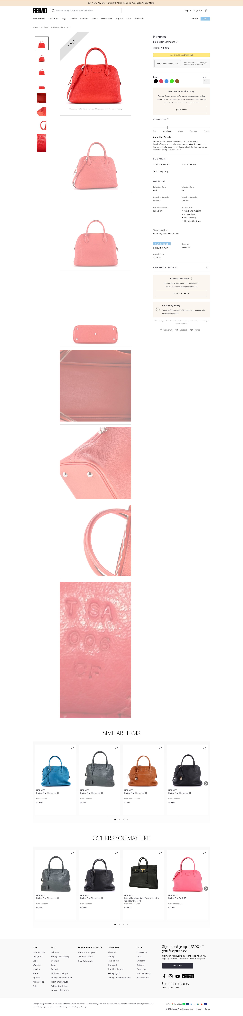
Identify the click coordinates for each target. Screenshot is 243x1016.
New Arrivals (39, 18)
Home (35, 27)
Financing (141, 969)
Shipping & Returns (165, 267)
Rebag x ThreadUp (60, 990)
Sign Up (198, 10)
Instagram (168, 330)
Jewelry (73, 18)
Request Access (85, 956)
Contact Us (142, 952)
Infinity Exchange (59, 973)
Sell (205, 19)
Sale (129, 18)
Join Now (181, 109)
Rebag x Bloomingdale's (119, 977)
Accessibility (143, 977)
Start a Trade (182, 293)
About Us (112, 952)
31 (205, 81)
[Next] (206, 783)
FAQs (139, 956)
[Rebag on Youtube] (178, 976)
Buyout (54, 969)
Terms (207, 1009)
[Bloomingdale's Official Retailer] (175, 984)
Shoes (95, 18)
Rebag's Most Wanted (61, 977)
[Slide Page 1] (115, 819)
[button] (95, 68)
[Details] (192, 278)
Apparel (119, 18)
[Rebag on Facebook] (164, 976)
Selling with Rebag (60, 956)
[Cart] (206, 10)
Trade (195, 18)
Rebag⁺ (111, 956)
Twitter (197, 330)
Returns (140, 965)
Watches (84, 18)
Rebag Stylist (114, 973)
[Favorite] (72, 748)
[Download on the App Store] (188, 976)
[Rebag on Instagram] (170, 976)
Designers (53, 18)
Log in (188, 10)
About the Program (87, 952)
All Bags (44, 27)
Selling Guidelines (60, 986)
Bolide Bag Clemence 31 (165, 41)
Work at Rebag (144, 973)
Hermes (159, 37)
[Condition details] (168, 119)
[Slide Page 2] (119, 819)
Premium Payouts (59, 981)
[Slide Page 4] (127, 819)
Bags (64, 18)
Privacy (199, 1009)
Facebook (183, 330)
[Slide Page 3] (123, 819)
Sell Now (55, 952)
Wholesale (139, 18)
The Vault (112, 965)
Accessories (106, 18)
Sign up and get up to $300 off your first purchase (182, 949)
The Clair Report (116, 969)
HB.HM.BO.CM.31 (161, 248)
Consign (55, 960)
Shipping (141, 960)
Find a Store (113, 960)
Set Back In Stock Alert (167, 64)
